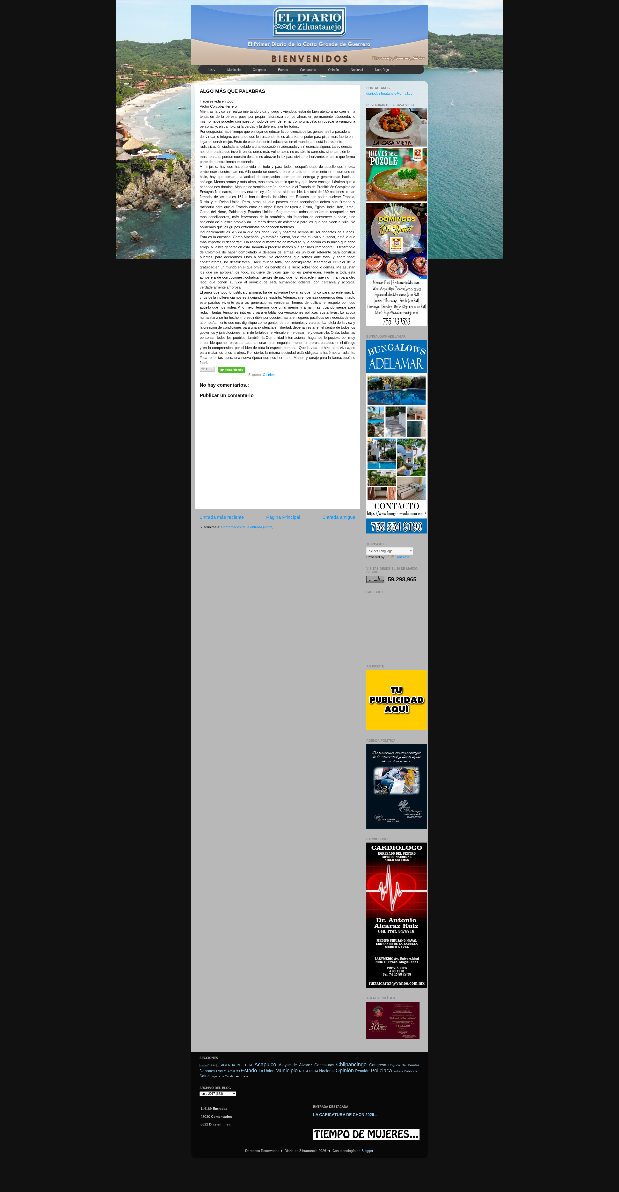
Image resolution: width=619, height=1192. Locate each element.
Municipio (234, 70)
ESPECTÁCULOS (228, 1071)
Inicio (211, 69)
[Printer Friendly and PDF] (207, 370)
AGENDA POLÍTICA (236, 1065)
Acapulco (265, 1064)
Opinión (209, 1065)
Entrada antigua (338, 517)
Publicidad (412, 1071)
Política (398, 1071)
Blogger (367, 1151)
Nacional (357, 70)
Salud (204, 1076)
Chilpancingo (351, 1064)
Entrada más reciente (221, 517)
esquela (242, 1076)
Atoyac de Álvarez (295, 1065)
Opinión (333, 70)
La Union (266, 1071)
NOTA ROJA (308, 1071)
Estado (283, 70)
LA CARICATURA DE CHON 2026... (345, 1115)
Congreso (259, 70)
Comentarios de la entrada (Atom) (247, 527)
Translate (402, 557)
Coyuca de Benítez (404, 1065)
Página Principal (283, 517)
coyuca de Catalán (223, 1076)
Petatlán (362, 1071)
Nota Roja (382, 70)
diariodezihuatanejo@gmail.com (390, 93)
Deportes (207, 1071)
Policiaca (381, 1070)
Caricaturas (308, 70)
